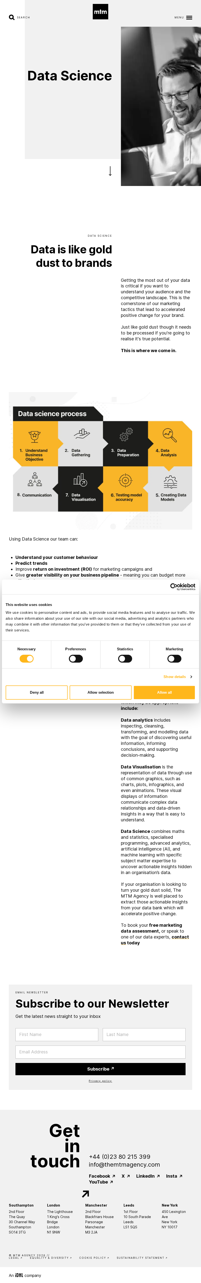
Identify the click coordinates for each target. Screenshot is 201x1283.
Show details (174, 677)
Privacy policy (100, 1080)
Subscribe (98, 1069)
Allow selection (101, 692)
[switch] (76, 659)
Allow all (164, 692)
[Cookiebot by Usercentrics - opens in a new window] (173, 587)
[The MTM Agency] (100, 11)
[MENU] (188, 17)
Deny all (37, 692)
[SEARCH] (13, 17)
